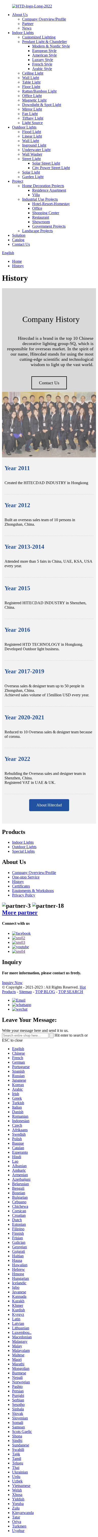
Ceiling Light (32, 73)
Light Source (32, 123)
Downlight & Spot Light (41, 105)
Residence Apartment (49, 190)
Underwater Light (36, 150)
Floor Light (31, 87)
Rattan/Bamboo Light (39, 91)
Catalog (18, 240)
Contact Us (21, 244)
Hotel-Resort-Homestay (51, 204)
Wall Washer (32, 154)
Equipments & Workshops (33, 890)
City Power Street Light (51, 168)
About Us (20, 15)
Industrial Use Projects (40, 199)
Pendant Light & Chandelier (44, 42)
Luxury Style (42, 60)
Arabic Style (42, 69)
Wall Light (30, 78)
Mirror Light (32, 109)
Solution (18, 235)
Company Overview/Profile (44, 19)
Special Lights (23, 851)
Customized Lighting (39, 37)
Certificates (21, 886)
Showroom (41, 222)
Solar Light (31, 172)
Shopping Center (45, 213)
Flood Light (31, 132)
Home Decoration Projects (43, 186)
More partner (20, 912)
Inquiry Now (12, 983)
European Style (44, 51)
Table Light (31, 82)
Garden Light (32, 177)
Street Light (31, 159)
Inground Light (34, 145)
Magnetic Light (34, 100)
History (18, 266)
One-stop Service (25, 877)
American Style (44, 55)
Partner (27, 24)
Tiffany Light (32, 118)
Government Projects (49, 226)
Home (17, 261)
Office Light (32, 96)
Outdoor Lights (24, 127)
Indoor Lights (23, 33)
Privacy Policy (23, 895)
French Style (42, 64)
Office (37, 208)
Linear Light (32, 136)
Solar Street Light (46, 163)
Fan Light (30, 114)
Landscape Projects (37, 231)
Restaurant (40, 217)
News (26, 28)
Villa (36, 195)
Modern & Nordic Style (51, 46)
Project (17, 181)
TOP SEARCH (70, 992)
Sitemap (25, 992)
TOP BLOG (45, 992)
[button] (49, 382)
